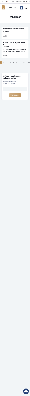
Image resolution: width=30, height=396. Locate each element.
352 (24, 62)
